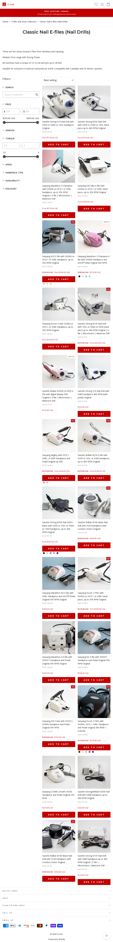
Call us (7, 913)
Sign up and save (14, 905)
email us (8, 920)
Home (5, 21)
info (5, 898)
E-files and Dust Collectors (24, 21)
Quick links (10, 891)
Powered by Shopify (56, 939)
